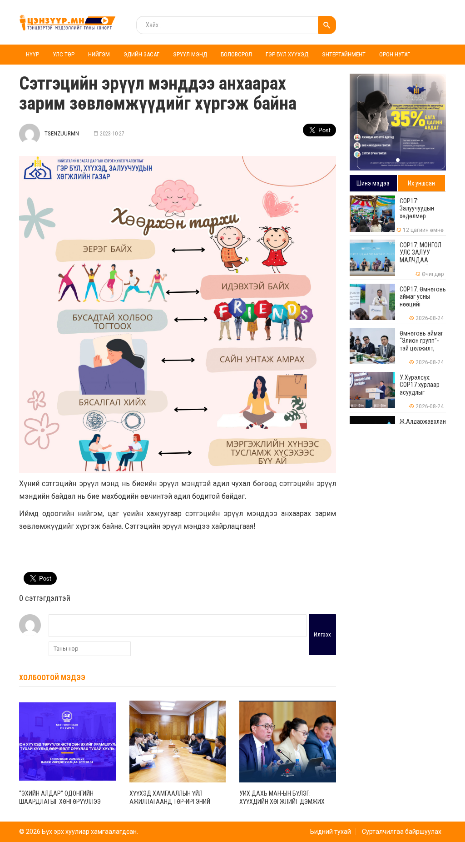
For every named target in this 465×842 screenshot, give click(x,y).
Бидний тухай (330, 831)
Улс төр (63, 54)
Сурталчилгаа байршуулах (401, 831)
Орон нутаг (394, 54)
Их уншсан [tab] (421, 183)
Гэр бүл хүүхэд (287, 54)
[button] (398, 160)
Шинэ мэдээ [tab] (373, 183)
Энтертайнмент (344, 54)
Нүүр (32, 54)
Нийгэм (99, 54)
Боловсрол (236, 54)
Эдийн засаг (141, 54)
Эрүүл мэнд (190, 54)
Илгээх (322, 634)
